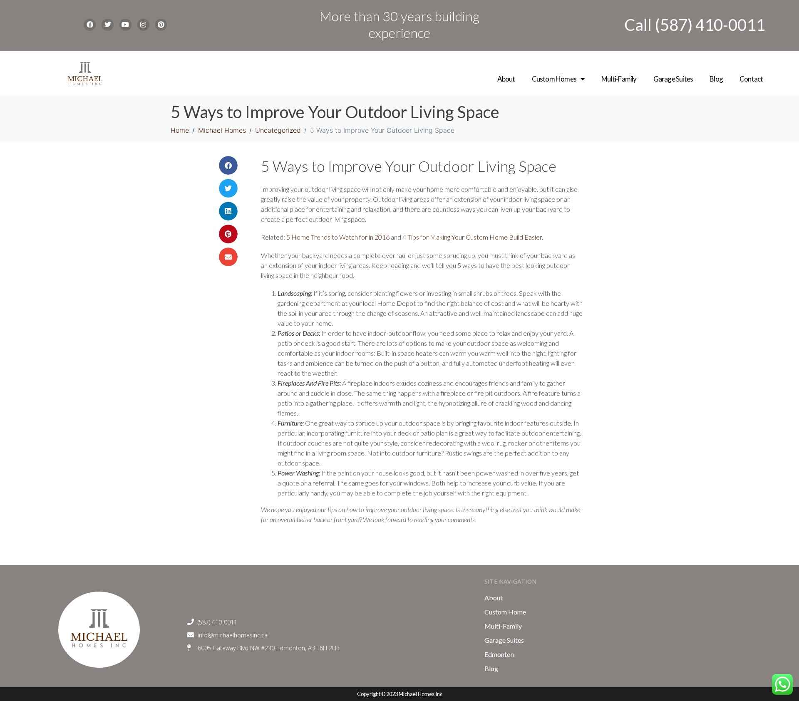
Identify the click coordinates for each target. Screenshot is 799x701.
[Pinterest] (161, 25)
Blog (716, 78)
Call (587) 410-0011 (694, 24)
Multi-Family (618, 78)
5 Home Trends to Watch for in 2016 (338, 237)
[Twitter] (108, 25)
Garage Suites (673, 78)
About (506, 78)
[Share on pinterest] (228, 234)
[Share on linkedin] (228, 211)
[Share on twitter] (228, 188)
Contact (751, 78)
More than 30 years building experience (399, 24)
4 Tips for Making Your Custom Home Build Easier (472, 237)
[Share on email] (228, 257)
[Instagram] (143, 25)
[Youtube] (125, 25)
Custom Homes (554, 78)
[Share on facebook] (228, 165)
